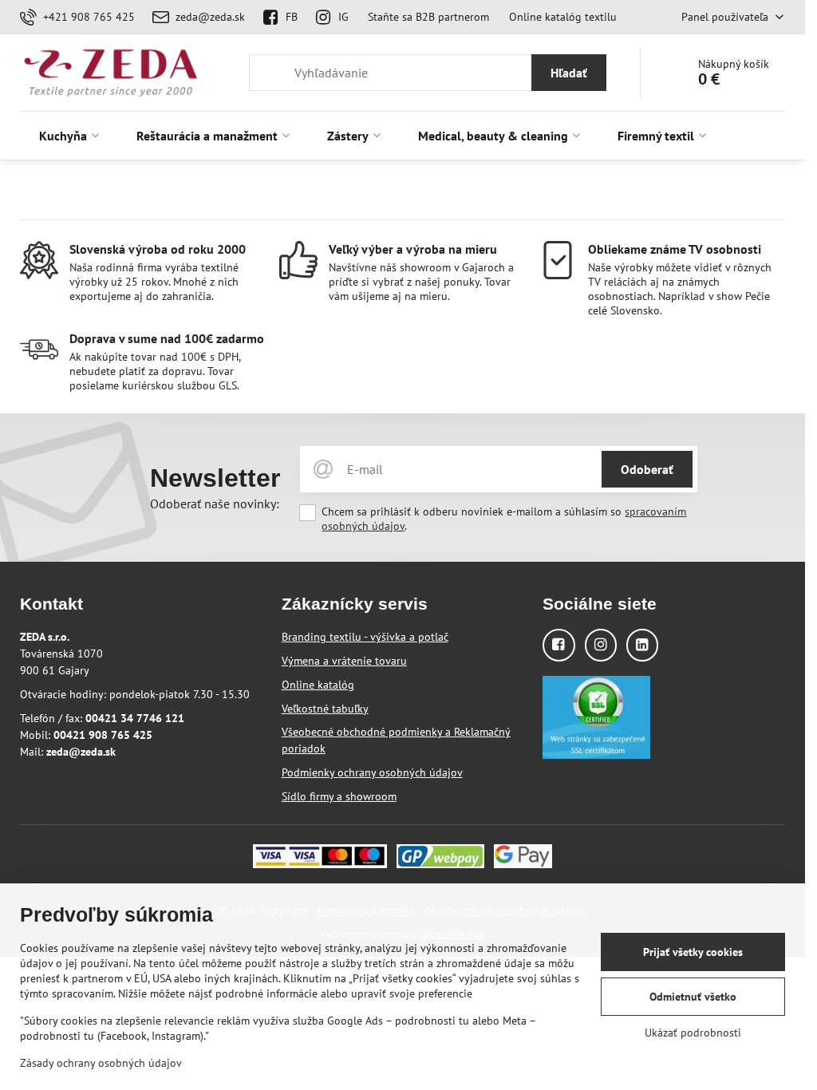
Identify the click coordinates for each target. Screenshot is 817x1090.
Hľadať (569, 73)
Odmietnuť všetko (692, 996)
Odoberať (647, 469)
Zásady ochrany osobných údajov (101, 1063)
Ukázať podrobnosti (693, 1032)
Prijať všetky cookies (693, 952)
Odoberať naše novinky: (214, 503)
